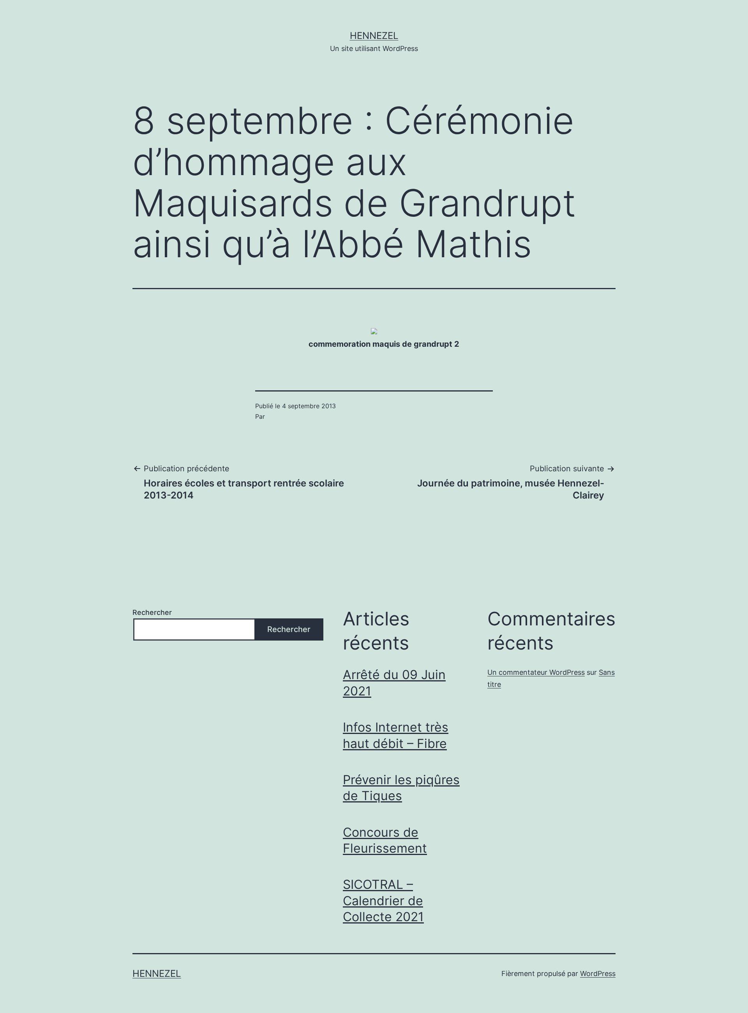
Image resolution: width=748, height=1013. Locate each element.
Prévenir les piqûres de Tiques (401, 788)
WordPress (598, 973)
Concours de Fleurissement (385, 840)
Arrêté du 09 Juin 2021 (394, 683)
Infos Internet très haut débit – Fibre (395, 735)
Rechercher (152, 612)
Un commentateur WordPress (536, 672)
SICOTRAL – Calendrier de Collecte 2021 (383, 900)
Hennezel (374, 35)
